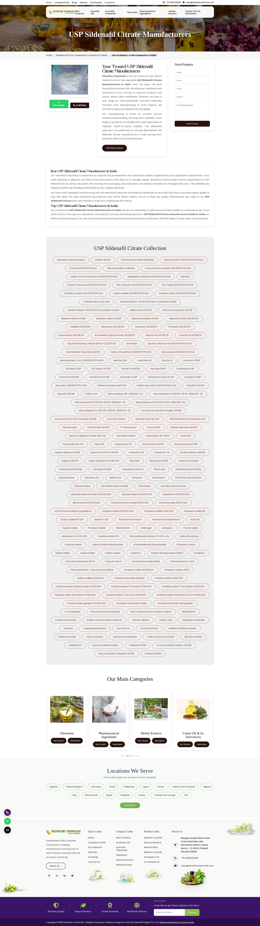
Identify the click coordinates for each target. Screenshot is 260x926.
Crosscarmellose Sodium (105, 645)
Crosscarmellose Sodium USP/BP (174, 645)
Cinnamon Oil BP (191, 360)
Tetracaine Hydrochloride (114, 486)
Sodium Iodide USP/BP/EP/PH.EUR (130, 293)
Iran (186, 795)
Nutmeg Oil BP (158, 368)
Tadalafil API (75, 645)
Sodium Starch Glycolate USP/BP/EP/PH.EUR (93, 276)
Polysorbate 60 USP (73, 444)
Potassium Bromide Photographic (175, 603)
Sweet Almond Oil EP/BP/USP (104, 460)
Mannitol (68, 628)
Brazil (112, 786)
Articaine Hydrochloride (173, 486)
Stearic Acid (165, 620)
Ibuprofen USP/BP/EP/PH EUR (71, 385)
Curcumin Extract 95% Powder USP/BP (161, 410)
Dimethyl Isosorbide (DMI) (146, 561)
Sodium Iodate (112, 553)
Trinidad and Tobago (165, 795)
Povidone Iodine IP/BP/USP (169, 578)
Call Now (81, 105)
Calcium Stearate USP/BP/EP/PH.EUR (86, 284)
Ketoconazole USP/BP (186, 444)
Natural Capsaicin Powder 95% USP (87, 435)
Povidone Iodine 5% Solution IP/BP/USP (131, 586)
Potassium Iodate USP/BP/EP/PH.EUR (83, 293)
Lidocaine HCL (92, 477)
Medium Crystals (153, 852)
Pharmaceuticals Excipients (105, 611)
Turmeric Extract (149, 628)
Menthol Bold (151, 847)
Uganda (53, 786)
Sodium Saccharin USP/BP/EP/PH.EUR (156, 385)
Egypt (146, 786)
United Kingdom (74, 786)
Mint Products (79, 12)
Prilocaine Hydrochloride (188, 477)
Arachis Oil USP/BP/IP (190, 335)
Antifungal (146, 527)
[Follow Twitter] (64, 876)
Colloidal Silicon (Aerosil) (97, 301)
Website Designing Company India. (176, 922)
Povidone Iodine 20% (108, 536)
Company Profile (61, 2)
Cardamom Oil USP (99, 377)
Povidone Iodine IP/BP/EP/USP (118, 511)
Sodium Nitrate (103, 259)
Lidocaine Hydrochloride (188, 469)
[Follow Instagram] (57, 876)
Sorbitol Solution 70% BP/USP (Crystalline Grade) (93, 310)
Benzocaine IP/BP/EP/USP (86, 502)
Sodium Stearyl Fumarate (160, 636)
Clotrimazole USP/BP (153, 444)
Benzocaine (158, 477)
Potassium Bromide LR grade (129, 578)
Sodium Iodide (87, 553)
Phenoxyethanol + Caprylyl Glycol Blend (92, 569)
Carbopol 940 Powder (70, 469)
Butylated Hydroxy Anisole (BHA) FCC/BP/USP (92, 343)
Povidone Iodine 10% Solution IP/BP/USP (75, 594)
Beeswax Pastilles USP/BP (145, 318)
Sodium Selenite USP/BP (67, 452)
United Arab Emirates (183, 786)
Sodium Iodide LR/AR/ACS (90, 578)
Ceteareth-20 (136, 452)
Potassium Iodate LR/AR (176, 569)
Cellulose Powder (67, 636)
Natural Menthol (152, 842)
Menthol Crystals (153, 837)
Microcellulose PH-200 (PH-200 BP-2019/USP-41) (105, 410)
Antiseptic (167, 527)
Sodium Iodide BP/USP (72, 519)
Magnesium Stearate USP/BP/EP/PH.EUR (149, 276)
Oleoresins (132, 12)
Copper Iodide (69, 527)
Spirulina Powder (193, 636)
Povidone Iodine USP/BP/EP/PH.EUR (177, 293)
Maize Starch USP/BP (141, 310)
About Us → (56, 865)
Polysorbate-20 (123, 444)
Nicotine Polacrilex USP (147, 419)
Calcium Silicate (140, 620)
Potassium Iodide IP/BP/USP (158, 511)
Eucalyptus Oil (151, 857)
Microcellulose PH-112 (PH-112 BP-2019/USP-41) (160, 402)
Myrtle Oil (167, 360)
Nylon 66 (195, 519)
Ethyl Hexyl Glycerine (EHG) (80, 561)
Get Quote (58, 744)
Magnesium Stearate (194, 620)
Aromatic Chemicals (110, 12)
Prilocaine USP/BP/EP (179, 326)
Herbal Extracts (173, 12)
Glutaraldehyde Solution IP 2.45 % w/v (149, 536)
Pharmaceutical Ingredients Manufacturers (82, 55)
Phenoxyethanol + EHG (182, 561)
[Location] (175, 845)
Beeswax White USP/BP (73, 318)
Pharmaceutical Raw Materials (137, 259)
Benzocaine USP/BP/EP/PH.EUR (178, 352)
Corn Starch (123, 628)
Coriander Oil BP (128, 377)
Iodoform (136, 553)
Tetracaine (144, 486)
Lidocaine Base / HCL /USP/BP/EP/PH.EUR (81, 360)
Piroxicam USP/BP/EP (146, 326)
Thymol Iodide (190, 527)
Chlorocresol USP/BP (98, 427)
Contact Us (110, 2)
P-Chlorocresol (128, 427)
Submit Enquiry (192, 124)
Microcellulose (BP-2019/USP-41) (125, 393)
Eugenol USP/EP (69, 460)
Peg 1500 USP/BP (195, 385)
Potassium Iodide (97, 527)
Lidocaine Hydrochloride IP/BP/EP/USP (91, 494)
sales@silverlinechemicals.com (199, 2)
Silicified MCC (189, 611)
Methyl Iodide (63, 553)
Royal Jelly (159, 469)
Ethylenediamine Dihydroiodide (150, 544)
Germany (96, 786)
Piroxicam (137, 477)
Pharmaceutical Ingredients (147, 12)
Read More (130, 805)
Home (48, 2)
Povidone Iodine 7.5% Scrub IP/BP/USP (126, 594)
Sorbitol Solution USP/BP (192, 452)
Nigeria (207, 786)
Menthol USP (120, 360)
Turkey (141, 795)
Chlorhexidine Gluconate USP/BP (83, 352)
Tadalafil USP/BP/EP (80, 326)
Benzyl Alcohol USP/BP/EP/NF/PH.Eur (183, 259)
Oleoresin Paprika (126, 435)
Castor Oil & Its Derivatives (192, 12)
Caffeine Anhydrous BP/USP (111, 385)
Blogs (74, 2)
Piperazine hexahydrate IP (166, 519)
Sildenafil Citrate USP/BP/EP (184, 318)
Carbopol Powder (102, 469)
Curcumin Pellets (116, 419)
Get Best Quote (114, 148)
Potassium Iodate (186, 544)
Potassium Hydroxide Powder (131, 603)
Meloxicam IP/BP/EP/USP (176, 494)
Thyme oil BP (153, 427)
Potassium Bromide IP (130, 519)
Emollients (199, 553)
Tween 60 (99, 444)
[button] (121, 755)
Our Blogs (93, 857)
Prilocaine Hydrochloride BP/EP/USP (130, 502)
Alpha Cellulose (95, 636)
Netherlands (91, 795)
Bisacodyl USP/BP (159, 460)
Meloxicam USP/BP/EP (113, 326)
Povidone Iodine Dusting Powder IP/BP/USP (78, 586)
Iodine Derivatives (189, 536)
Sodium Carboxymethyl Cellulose (104, 620)
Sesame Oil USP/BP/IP (157, 335)
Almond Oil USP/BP (69, 377)
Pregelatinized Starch (94, 628)
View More (75, 744)
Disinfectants (123, 527)
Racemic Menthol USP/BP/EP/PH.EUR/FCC (170, 343)
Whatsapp (59, 105)
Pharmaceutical (124, 859)
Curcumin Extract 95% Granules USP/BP (76, 419)
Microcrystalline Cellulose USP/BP (116, 653)
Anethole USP (144, 360)
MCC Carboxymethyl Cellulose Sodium (151, 611)
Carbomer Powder (189, 460)
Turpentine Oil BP (185, 368)
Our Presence (96, 2)
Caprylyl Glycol (113, 561)
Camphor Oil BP (192, 377)
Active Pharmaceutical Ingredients (73, 511)
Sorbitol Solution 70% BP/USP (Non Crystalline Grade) (148, 301)
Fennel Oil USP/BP (130, 368)
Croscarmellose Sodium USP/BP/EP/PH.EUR (168, 268)
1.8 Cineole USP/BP (101, 368)
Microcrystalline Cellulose (121, 268)
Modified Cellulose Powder (182, 628)
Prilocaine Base (82, 486)
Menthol (185, 276)
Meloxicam (115, 477)
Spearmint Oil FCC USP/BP (104, 452)
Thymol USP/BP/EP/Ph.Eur (83, 268)
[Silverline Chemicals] (62, 12)
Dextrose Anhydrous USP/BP (177, 310)
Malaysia (125, 795)
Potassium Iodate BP (194, 511)
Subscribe (192, 912)
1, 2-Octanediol (72, 611)
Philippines (129, 786)
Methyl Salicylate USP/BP (184, 427)
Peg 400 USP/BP (66, 393)
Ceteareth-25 (161, 452)
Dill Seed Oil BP (73, 368)
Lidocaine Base (66, 477)
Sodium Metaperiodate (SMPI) (167, 553)
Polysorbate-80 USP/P (158, 435)
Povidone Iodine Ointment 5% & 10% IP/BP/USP (181, 594)
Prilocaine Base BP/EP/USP (173, 502)
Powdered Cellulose (65, 620)
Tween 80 (185, 435)
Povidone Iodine (73, 544)
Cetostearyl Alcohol (132, 469)
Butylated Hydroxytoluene (71, 259)
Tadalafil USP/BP (137, 645)
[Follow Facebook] (49, 876)
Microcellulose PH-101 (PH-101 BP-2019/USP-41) (178, 393)
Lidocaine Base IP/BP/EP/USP (137, 494)
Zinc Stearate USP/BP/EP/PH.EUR (134, 284)
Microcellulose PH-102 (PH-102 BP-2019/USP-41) (100, 402)
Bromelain (131, 343)
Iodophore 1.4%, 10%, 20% (74, 536)
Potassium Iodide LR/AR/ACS (139, 569)
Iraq (74, 795)
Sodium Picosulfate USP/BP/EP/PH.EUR (131, 352)
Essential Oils (95, 12)
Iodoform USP (101, 519)
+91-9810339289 (173, 2)
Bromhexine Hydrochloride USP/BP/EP (115, 335)
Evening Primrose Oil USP (161, 377)
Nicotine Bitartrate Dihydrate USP (187, 419)
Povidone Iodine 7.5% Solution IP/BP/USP (183, 586)
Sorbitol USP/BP (153, 653)
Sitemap (83, 2)
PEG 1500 (134, 460)
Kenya (160, 786)
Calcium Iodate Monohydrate (107, 544)
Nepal (109, 795)
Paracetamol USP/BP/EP (71, 335)
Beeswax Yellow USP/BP (108, 318)
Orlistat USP (91, 393)
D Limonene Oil (151, 862)
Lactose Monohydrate (125, 636)
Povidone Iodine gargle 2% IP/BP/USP (86, 603)
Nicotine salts (70, 427)
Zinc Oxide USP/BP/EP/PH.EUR (177, 284)
